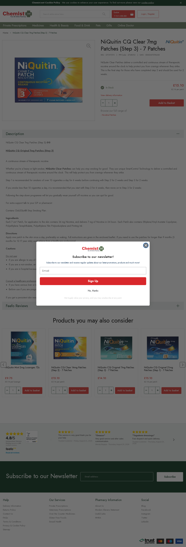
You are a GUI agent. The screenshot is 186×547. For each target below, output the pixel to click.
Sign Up (93, 281)
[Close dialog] (146, 245)
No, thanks (93, 290)
